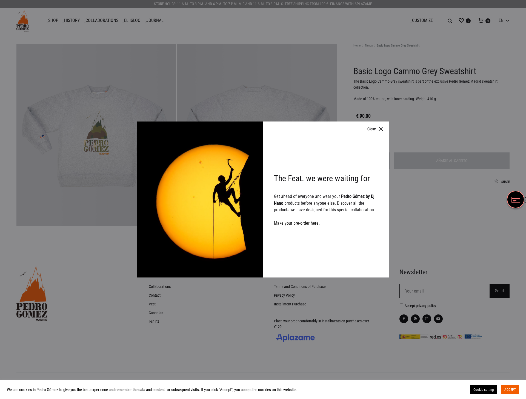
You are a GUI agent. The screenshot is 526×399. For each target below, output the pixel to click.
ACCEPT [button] (510, 390)
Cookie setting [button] (483, 390)
